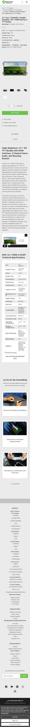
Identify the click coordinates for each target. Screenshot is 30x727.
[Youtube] (12, 687)
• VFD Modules (15, 559)
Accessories (15, 562)
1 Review (15, 139)
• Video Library (15, 614)
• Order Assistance (15, 660)
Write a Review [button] (20, 24)
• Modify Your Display (15, 579)
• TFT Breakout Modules (15, 572)
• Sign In (15, 656)
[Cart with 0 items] (22, 2)
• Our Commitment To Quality (15, 626)
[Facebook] (6, 687)
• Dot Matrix (15, 556)
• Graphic (15, 536)
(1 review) (12, 24)
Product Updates (15, 584)
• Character (15, 533)
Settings (15, 717)
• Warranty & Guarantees (15, 630)
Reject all (15, 721)
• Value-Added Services (15, 582)
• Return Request (15, 662)
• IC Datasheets (15, 602)
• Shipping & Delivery (15, 632)
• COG (15, 539)
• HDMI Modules (15, 526)
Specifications (6, 45)
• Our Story (15, 623)
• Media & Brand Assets (15, 649)
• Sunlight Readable (15, 521)
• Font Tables (15, 604)
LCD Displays (15, 531)
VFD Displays (15, 551)
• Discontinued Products (15, 587)
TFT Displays (15, 513)
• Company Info (15, 638)
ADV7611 (16, 40)
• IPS (15, 523)
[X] (23, 687)
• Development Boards (15, 569)
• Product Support (15, 664)
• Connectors (15, 566)
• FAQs (15, 636)
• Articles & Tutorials (15, 612)
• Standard (15, 515)
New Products (15, 511)
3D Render (15, 45)
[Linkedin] (17, 687)
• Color (15, 549)
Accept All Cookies (15, 724)
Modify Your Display (10, 122)
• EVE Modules (15, 529)
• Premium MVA (15, 518)
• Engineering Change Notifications (16, 592)
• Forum (15, 618)
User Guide (23, 45)
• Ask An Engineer (15, 616)
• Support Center (15, 597)
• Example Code (15, 600)
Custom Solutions (15, 577)
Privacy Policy (4, 713)
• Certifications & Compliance (15, 628)
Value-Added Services (10, 126)
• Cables (15, 564)
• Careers (15, 646)
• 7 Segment (15, 554)
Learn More (16, 484)
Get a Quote (7, 119)
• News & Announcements (15, 634)
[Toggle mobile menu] (27, 2)
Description (15, 134)
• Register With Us (15, 654)
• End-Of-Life (15, 589)
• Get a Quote (15, 658)
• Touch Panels (15, 574)
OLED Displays (15, 541)
